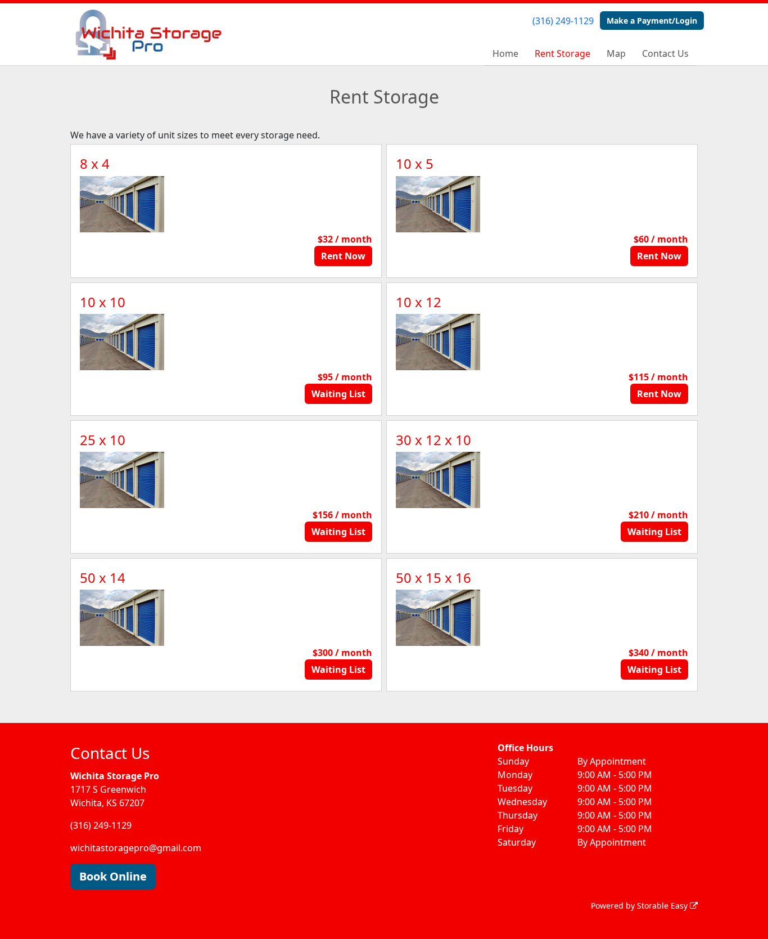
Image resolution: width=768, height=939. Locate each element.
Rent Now (343, 256)
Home (505, 53)
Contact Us (665, 53)
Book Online (113, 876)
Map (616, 53)
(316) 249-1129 (563, 21)
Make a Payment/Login (652, 20)
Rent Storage (562, 53)
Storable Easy (663, 905)
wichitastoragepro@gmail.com (135, 848)
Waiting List (338, 394)
